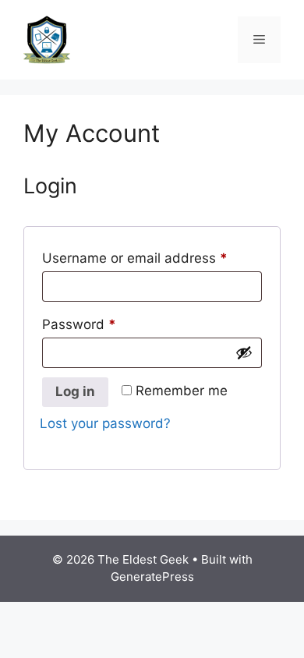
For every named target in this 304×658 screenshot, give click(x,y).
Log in (75, 391)
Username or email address (152, 255)
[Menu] (259, 39)
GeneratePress (152, 576)
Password (106, 321)
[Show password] (244, 352)
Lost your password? (105, 423)
